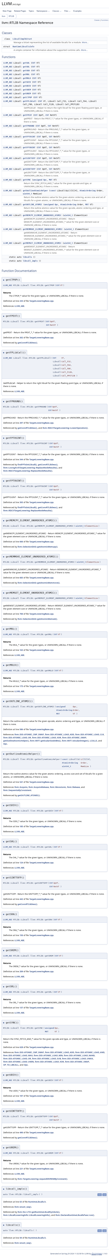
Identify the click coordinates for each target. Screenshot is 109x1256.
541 (21, 782)
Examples (77, 11)
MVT (50, 180)
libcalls (27, 257)
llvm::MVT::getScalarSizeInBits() (45, 740)
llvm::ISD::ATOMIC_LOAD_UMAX (77, 1058)
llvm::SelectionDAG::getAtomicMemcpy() (37, 546)
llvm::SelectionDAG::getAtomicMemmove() (39, 582)
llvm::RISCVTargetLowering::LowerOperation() (65, 428)
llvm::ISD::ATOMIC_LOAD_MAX (18, 1055)
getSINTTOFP (29, 158)
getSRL (26, 67)
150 (21, 935)
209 (21, 971)
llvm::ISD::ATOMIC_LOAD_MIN (48, 1055)
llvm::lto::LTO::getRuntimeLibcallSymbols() (38, 1212)
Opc (45, 180)
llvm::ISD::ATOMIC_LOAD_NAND (79, 1055)
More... (85, 42)
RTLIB (11, 16)
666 (21, 541)
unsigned (37, 180)
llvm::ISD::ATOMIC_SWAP (74, 737)
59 (21, 1237)
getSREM (27, 90)
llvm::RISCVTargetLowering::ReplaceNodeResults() (27, 470)
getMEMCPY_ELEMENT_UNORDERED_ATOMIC (42, 215)
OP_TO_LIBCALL (11, 1064)
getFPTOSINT (29, 137)
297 (21, 422)
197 (21, 1096)
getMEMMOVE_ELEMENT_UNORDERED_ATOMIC (43, 229)
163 (21, 650)
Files (66, 11)
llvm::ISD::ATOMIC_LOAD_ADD (59, 734)
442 (21, 899)
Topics (31, 11)
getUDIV (27, 86)
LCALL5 (93, 740)
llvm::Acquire (20, 787)
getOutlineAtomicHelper (35, 190)
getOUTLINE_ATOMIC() (29, 795)
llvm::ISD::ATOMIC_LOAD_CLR (89, 734)
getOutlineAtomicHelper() (16, 740)
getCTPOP (27, 97)
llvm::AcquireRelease (39, 787)
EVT (33, 63)
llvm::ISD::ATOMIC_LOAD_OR (17, 737)
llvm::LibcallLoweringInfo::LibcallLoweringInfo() (26, 1215)
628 (21, 1047)
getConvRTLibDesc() (27, 342)
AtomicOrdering (88, 190)
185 (21, 826)
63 (21, 1201)
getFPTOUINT (29, 147)
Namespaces (42, 11)
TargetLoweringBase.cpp (41, 301)
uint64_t (27, 194)
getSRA (26, 70)
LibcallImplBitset (22, 39)
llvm (3, 16)
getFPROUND (28, 126)
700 (21, 613)
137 (21, 1007)
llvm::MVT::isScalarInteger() (75, 740)
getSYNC (27, 180)
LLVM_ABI (7, 63)
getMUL (26, 74)
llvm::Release (73, 787)
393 (21, 502)
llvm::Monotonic (58, 787)
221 (21, 1168)
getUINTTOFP (29, 169)
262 (21, 337)
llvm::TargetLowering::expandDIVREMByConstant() (42, 1179)
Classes (56, 11)
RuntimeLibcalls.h (37, 1201)
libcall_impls (30, 261)
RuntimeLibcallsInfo (23, 46)
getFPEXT (27, 115)
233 (21, 301)
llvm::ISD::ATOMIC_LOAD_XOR (46, 737)
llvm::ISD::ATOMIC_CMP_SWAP (29, 734)
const (53, 190)
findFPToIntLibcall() (27, 464)
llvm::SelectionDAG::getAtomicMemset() (37, 619)
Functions (104, 20)
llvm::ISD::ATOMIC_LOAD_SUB (46, 1058)
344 (21, 459)
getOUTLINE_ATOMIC (32, 204)
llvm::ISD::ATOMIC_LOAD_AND (89, 1052)
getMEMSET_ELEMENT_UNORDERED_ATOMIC (42, 243)
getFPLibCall (29, 101)
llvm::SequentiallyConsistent (17, 790)
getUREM (27, 93)
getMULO (27, 78)
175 (21, 686)
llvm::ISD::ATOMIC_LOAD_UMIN (18, 1061)
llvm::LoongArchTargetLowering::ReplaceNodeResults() (30, 467)
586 (21, 729)
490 (21, 1132)
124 (21, 862)
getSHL (26, 63)
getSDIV (27, 82)
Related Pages (20, 11)
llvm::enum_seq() (22, 1206)
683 (21, 577)
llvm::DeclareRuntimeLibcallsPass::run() (74, 1215)
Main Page (7, 11)
